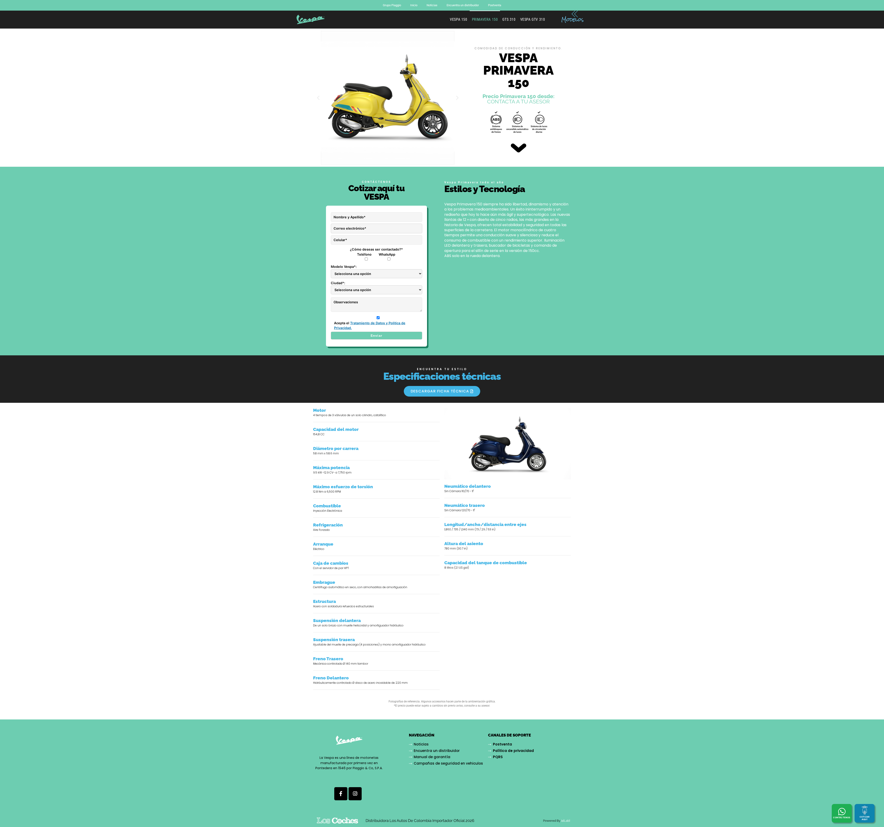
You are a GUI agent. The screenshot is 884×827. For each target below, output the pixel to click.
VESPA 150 (458, 19)
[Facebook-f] (340, 793)
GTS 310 (508, 19)
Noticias (432, 5)
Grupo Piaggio (392, 5)
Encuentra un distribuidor (463, 5)
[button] (318, 98)
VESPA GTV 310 (532, 19)
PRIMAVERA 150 (485, 19)
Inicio (413, 5)
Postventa (494, 5)
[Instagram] (355, 793)
